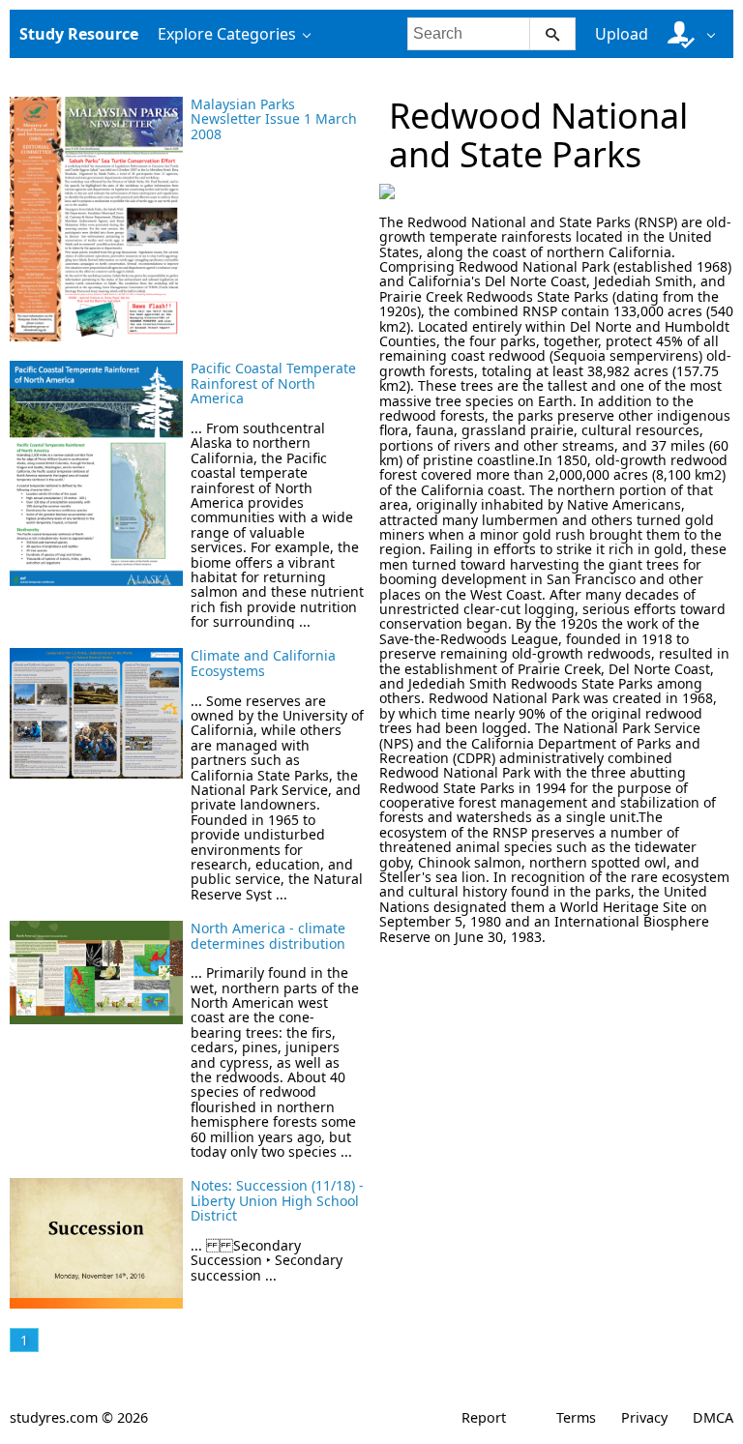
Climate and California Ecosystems (263, 662)
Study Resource (78, 33)
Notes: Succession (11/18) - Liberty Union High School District (277, 1200)
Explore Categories (227, 33)
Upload (621, 33)
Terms (576, 1417)
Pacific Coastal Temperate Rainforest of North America (273, 383)
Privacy (644, 1417)
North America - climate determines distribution (268, 935)
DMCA (713, 1417)
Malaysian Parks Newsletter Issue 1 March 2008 (274, 119)
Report (483, 1417)
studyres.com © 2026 (79, 1417)
